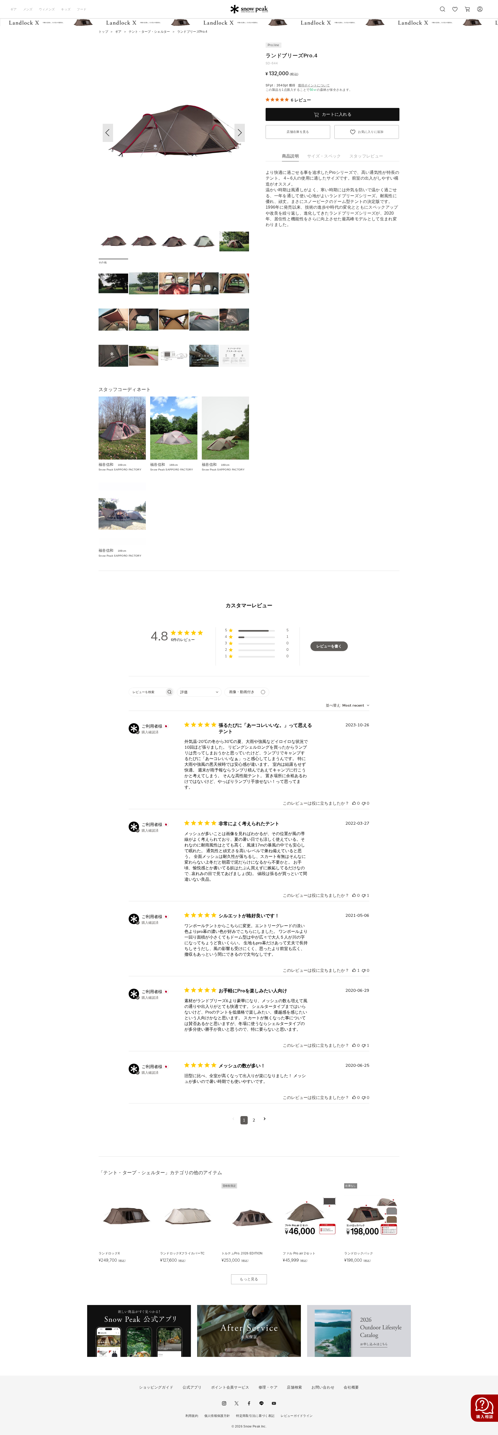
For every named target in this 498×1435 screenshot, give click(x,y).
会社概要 (351, 1387)
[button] (239, 133)
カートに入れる (336, 114)
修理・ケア (268, 1387)
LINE (261, 1403)
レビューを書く (329, 646)
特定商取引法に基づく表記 (255, 1416)
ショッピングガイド (156, 1387)
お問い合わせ (323, 1387)
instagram (224, 1403)
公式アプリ (192, 1387)
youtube (274, 1403)
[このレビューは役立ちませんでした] (363, 803)
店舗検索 (294, 1387)
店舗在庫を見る (298, 132)
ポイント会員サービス (230, 1387)
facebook (249, 1403)
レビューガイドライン (297, 1416)
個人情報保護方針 (217, 1416)
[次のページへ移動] (264, 1120)
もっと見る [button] (249, 1279)
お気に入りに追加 (371, 132)
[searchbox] (147, 692)
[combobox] (199, 692)
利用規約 (191, 1416)
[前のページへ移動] (233, 1120)
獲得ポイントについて (314, 85)
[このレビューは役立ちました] (354, 803)
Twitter (236, 1403)
